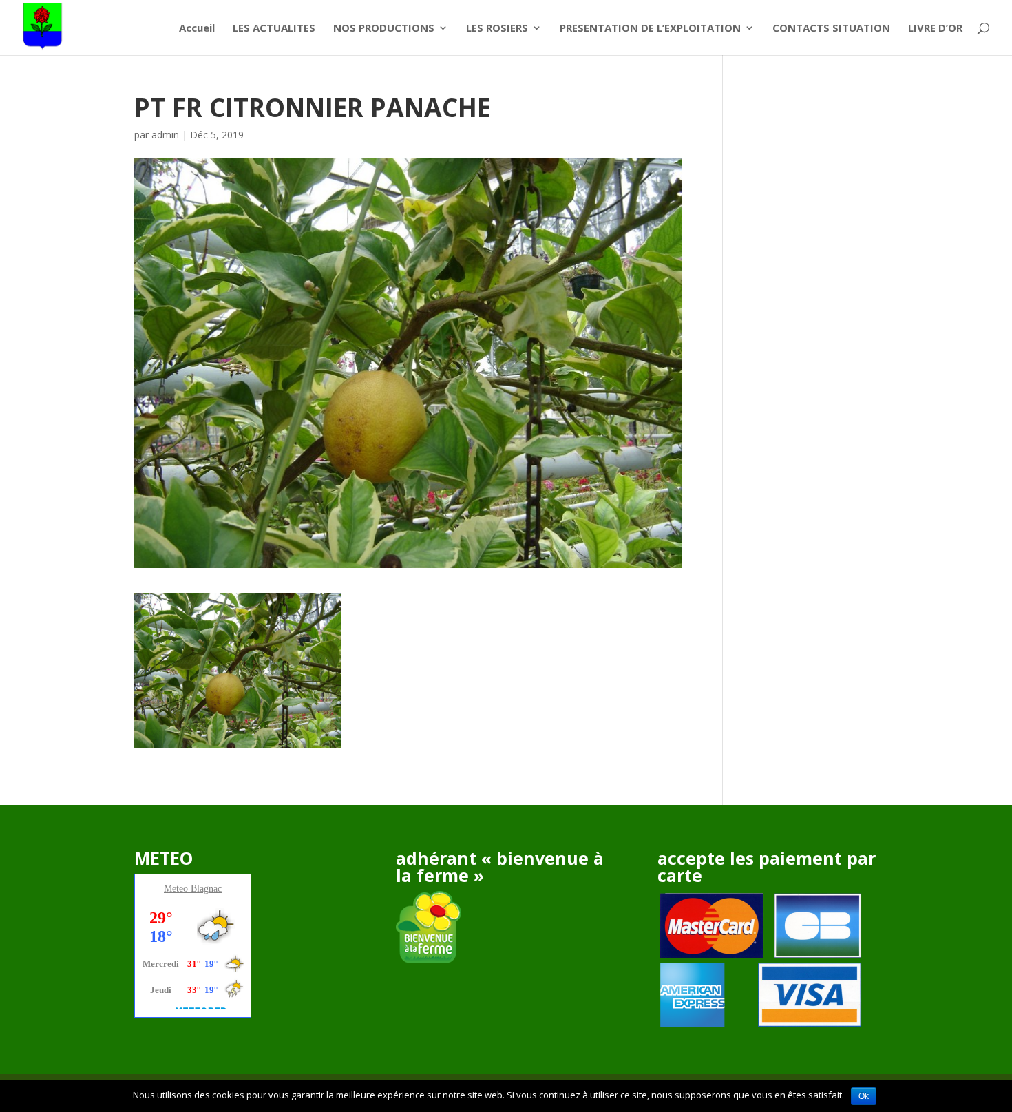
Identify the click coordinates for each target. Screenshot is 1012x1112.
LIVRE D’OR (935, 28)
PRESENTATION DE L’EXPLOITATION (650, 28)
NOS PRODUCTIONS (383, 28)
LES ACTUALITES (274, 28)
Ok (863, 1096)
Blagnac (206, 888)
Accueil (197, 28)
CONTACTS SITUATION (831, 28)
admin (165, 134)
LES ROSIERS (497, 28)
